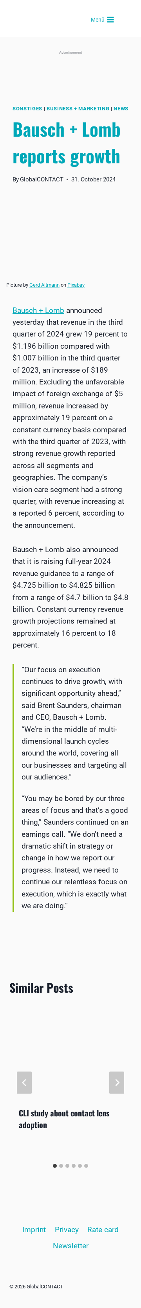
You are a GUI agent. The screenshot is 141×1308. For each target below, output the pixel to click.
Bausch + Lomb (38, 310)
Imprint (34, 1229)
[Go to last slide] (24, 1082)
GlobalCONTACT (41, 179)
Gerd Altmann (44, 285)
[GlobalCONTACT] (56, 20)
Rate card (103, 1229)
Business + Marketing (78, 109)
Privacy (67, 1229)
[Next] (116, 1082)
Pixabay (76, 285)
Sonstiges (27, 109)
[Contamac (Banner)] (70, 68)
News (121, 109)
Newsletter (71, 1245)
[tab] (55, 1166)
